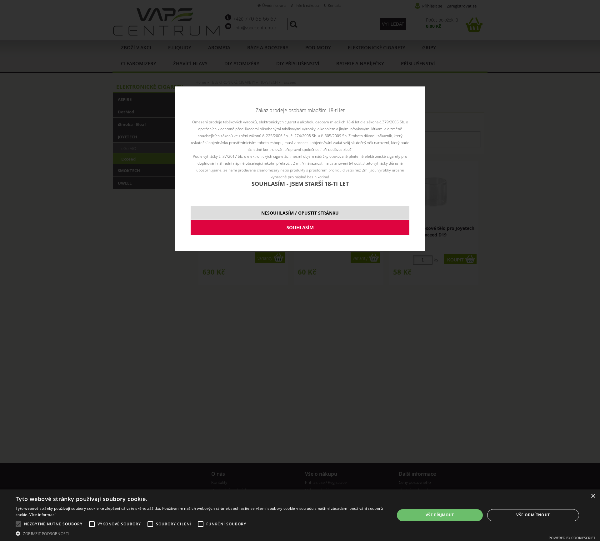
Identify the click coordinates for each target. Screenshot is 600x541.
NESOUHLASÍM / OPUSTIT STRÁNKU (300, 213)
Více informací (42, 514)
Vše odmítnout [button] (533, 515)
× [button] (593, 496)
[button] (199, 533)
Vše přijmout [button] (440, 515)
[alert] (300, 515)
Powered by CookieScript (572, 537)
